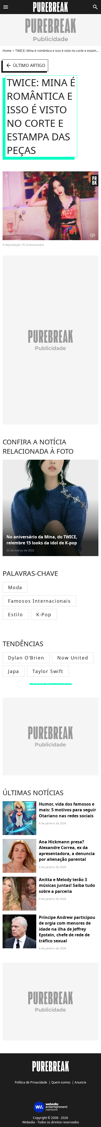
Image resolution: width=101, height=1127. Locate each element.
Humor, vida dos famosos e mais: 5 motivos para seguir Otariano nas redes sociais (67, 810)
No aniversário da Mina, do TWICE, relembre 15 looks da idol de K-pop (41, 539)
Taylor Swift (47, 671)
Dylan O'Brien (26, 658)
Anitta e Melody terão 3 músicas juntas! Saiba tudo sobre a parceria (67, 885)
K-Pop (44, 614)
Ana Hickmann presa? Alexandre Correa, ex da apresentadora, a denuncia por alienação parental (67, 850)
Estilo (15, 614)
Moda (15, 587)
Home (7, 50)
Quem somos (60, 1082)
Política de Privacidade (31, 1082)
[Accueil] (50, 7)
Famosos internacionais (39, 601)
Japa (13, 671)
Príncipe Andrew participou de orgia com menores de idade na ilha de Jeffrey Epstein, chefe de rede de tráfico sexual (67, 929)
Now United (72, 658)
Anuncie (80, 1082)
